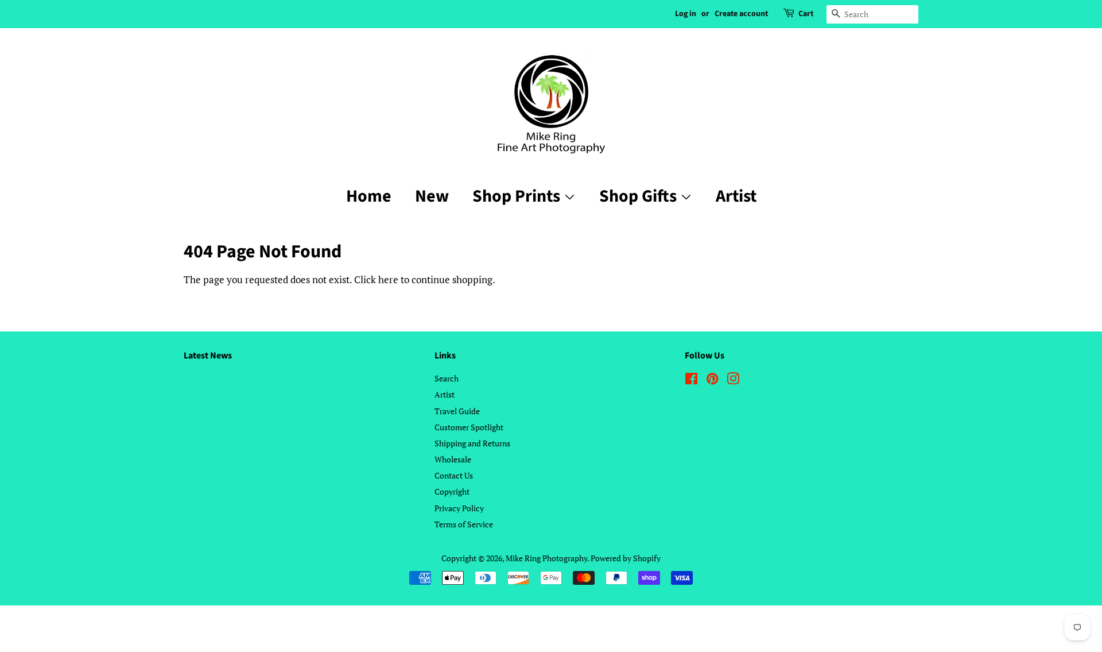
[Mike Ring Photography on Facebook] (691, 380)
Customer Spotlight (468, 427)
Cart (805, 14)
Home (368, 196)
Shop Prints (518, 196)
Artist (736, 196)
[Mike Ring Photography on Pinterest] (712, 380)
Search (446, 378)
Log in (685, 14)
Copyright (451, 491)
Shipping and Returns (472, 443)
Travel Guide (457, 411)
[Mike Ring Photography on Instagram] (733, 380)
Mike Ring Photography (546, 558)
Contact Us (453, 475)
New (432, 196)
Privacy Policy (459, 508)
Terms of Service (463, 524)
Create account (741, 14)
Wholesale (452, 459)
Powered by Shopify (626, 558)
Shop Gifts (639, 196)
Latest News (208, 355)
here (388, 279)
